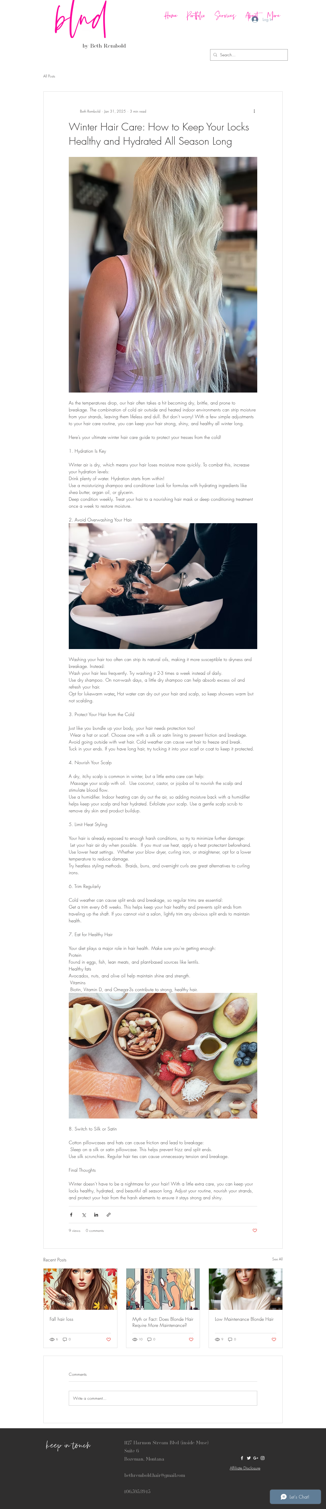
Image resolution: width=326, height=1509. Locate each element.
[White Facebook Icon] (241, 1458)
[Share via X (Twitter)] (83, 1214)
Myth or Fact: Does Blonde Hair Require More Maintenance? (162, 1322)
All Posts (49, 76)
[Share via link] (108, 1214)
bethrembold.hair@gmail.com (154, 1475)
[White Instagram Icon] (262, 1458)
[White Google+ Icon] (255, 1458)
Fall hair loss (61, 1319)
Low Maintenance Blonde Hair (244, 1319)
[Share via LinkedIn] (96, 1214)
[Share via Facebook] (71, 1214)
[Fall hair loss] (80, 1289)
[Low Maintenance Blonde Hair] (245, 1289)
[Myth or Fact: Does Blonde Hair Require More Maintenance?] (163, 1289)
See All (277, 1259)
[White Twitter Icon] (248, 1458)
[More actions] (254, 111)
